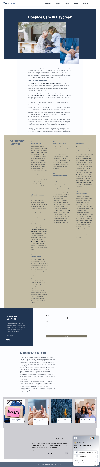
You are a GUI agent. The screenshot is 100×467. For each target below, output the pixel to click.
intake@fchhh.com (11, 337)
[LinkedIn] (9, 340)
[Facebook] (7, 340)
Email (47, 321)
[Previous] (20, 442)
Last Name (70, 315)
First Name (48, 315)
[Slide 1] (48, 453)
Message (48, 326)
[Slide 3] (51, 453)
